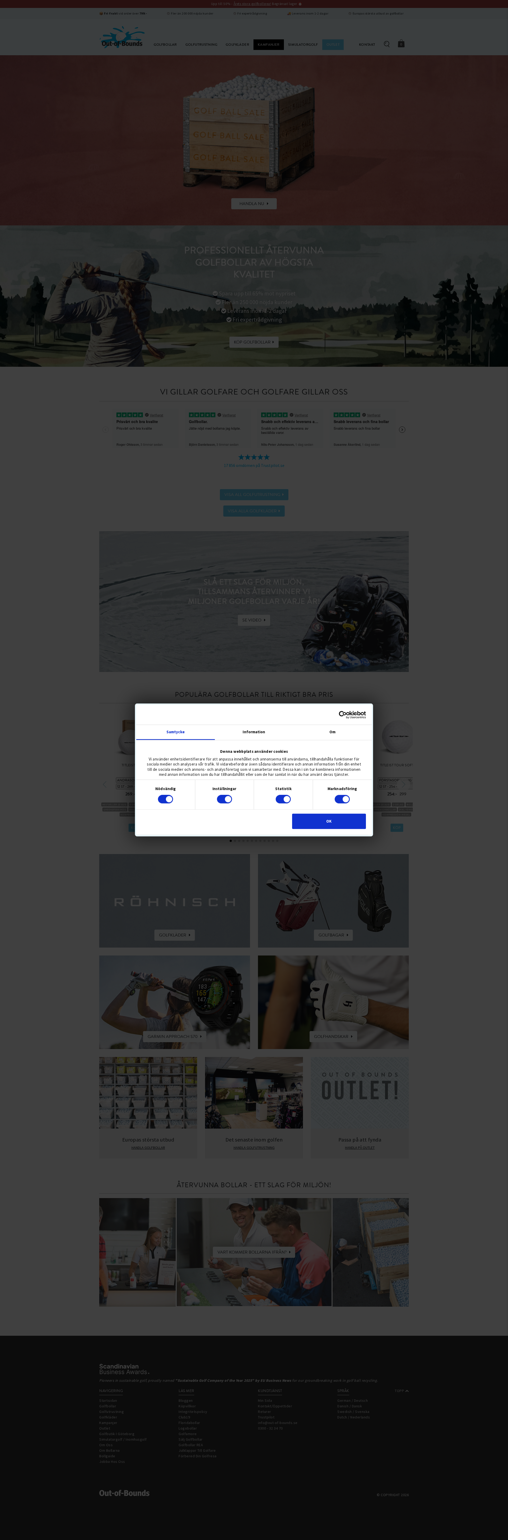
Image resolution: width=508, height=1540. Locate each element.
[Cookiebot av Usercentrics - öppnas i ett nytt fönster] (343, 715)
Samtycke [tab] (175, 731)
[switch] (224, 799)
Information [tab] (254, 731)
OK (329, 821)
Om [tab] (332, 731)
